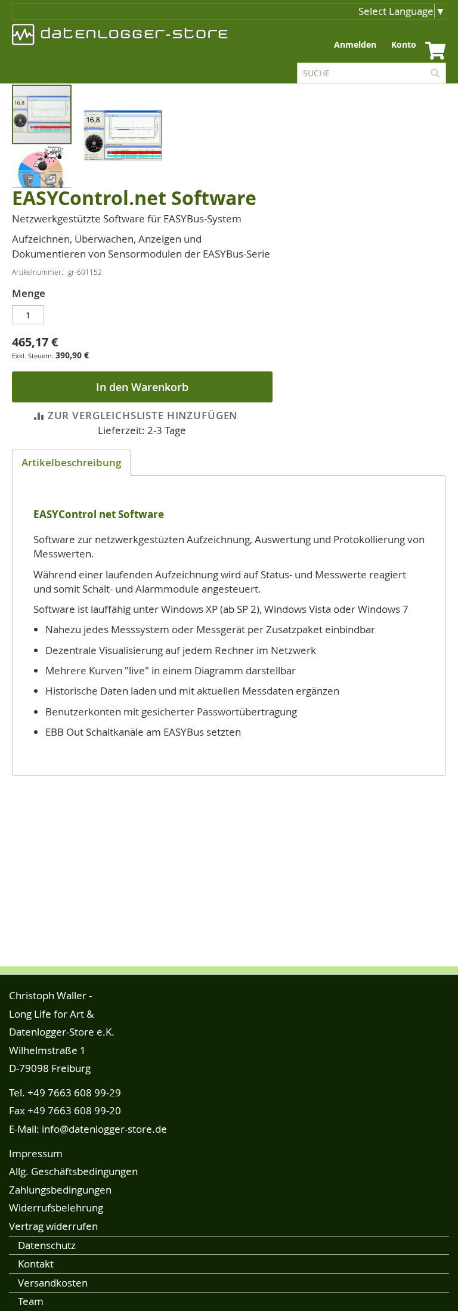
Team (31, 1301)
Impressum (36, 1153)
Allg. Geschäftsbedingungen (73, 1171)
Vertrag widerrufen (53, 1226)
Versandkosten (53, 1283)
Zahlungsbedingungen (60, 1190)
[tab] (71, 463)
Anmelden (355, 44)
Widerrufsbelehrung (56, 1207)
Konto (403, 44)
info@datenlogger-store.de (104, 1129)
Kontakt (36, 1263)
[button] (42, 179)
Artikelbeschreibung (71, 462)
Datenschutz (47, 1245)
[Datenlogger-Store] (120, 35)
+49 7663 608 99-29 (74, 1092)
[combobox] (371, 73)
